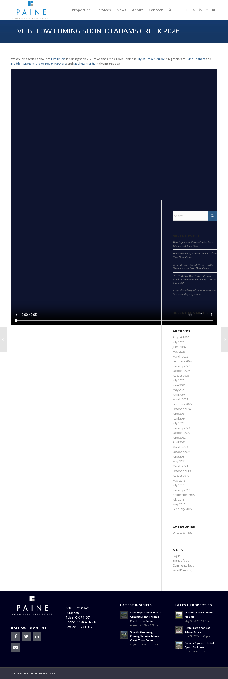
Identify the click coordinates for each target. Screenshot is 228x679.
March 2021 (180, 466)
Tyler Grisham (195, 59)
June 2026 (179, 347)
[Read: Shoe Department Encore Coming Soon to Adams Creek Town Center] (124, 615)
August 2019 (181, 476)
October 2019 (182, 471)
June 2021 (179, 456)
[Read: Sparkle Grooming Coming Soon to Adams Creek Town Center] (124, 635)
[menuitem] (81, 10)
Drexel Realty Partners (51, 64)
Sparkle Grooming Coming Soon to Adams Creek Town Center (144, 636)
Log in (177, 556)
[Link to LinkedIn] (200, 9)
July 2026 (178, 342)
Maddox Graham (22, 64)
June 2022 (179, 438)
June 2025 (179, 385)
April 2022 (179, 442)
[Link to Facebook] (186, 9)
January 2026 (181, 366)
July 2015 (178, 500)
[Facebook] (15, 636)
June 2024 (179, 414)
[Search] (170, 10)
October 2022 (182, 433)
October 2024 (182, 409)
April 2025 (179, 395)
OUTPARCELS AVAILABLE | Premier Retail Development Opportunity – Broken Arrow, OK (194, 279)
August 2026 (181, 337)
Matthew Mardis (84, 64)
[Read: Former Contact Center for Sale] (179, 615)
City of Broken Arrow (150, 59)
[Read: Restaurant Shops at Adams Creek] (179, 630)
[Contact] (15, 647)
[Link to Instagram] (207, 9)
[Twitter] (26, 636)
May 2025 (179, 390)
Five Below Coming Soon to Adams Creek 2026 (95, 31)
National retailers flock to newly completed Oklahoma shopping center (194, 292)
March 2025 (180, 399)
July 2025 (178, 380)
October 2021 (182, 452)
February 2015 (182, 509)
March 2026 (180, 356)
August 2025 (181, 376)
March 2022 (180, 447)
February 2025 (182, 404)
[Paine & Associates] (31, 10)
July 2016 (178, 485)
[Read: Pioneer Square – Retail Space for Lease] (179, 645)
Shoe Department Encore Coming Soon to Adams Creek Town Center (194, 244)
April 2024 (179, 418)
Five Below (58, 59)
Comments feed (183, 565)
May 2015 (179, 504)
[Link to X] (193, 9)
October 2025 (182, 371)
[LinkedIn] (37, 636)
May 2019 (179, 480)
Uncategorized (183, 532)
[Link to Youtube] (213, 9)
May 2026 (179, 352)
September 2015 (184, 495)
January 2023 (181, 428)
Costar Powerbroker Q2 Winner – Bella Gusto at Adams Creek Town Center (193, 266)
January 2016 (181, 490)
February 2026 (182, 361)
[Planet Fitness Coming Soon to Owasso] (3, 339)
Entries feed (181, 560)
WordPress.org (183, 570)
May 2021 (179, 461)
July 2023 (178, 423)
